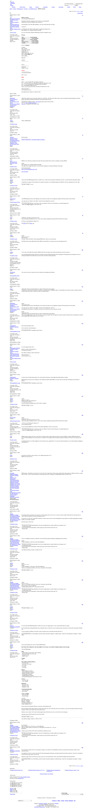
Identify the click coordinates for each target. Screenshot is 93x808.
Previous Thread (43, 773)
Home (11, 8)
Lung (11, 436)
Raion (11, 455)
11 (78, 11)
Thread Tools (80, 13)
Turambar (12, 137)
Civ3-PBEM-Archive (32, 8)
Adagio (11, 179)
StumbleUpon (49, 771)
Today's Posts (22, 7)
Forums (53, 7)
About (80, 7)
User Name (67, 3)
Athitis (11, 120)
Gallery (68, 7)
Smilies (11, 789)
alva (11, 17)
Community (45, 7)
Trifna (11, 217)
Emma (11, 288)
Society (30, 223)
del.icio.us (43, 770)
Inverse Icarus (12, 198)
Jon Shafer (12, 473)
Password (66, 5)
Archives (25, 8)
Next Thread (50, 773)
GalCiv (24, 223)
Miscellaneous (20, 8)
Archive (62, 800)
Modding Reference (33, 102)
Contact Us (54, 800)
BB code (11, 788)
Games (30, 7)
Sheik (11, 160)
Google (77, 770)
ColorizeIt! (56, 803)
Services (37, 7)
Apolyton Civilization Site (39, 806)
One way (23, 104)
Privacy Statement (69, 800)
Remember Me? (79, 3)
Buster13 (12, 625)
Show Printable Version (25, 777)
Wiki (26, 102)
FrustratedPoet (13, 325)
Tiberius (11, 513)
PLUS (74, 7)
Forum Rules (12, 794)
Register (13, 7)
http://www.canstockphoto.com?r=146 (29, 169)
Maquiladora (12, 98)
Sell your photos (25, 171)
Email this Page (20, 778)
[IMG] (11, 790)
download (38, 101)
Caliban (11, 252)
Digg (21, 770)
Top (74, 800)
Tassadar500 (12, 272)
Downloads (61, 7)
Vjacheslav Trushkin (43, 803)
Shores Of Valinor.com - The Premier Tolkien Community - (33, 139)
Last (82, 11)
